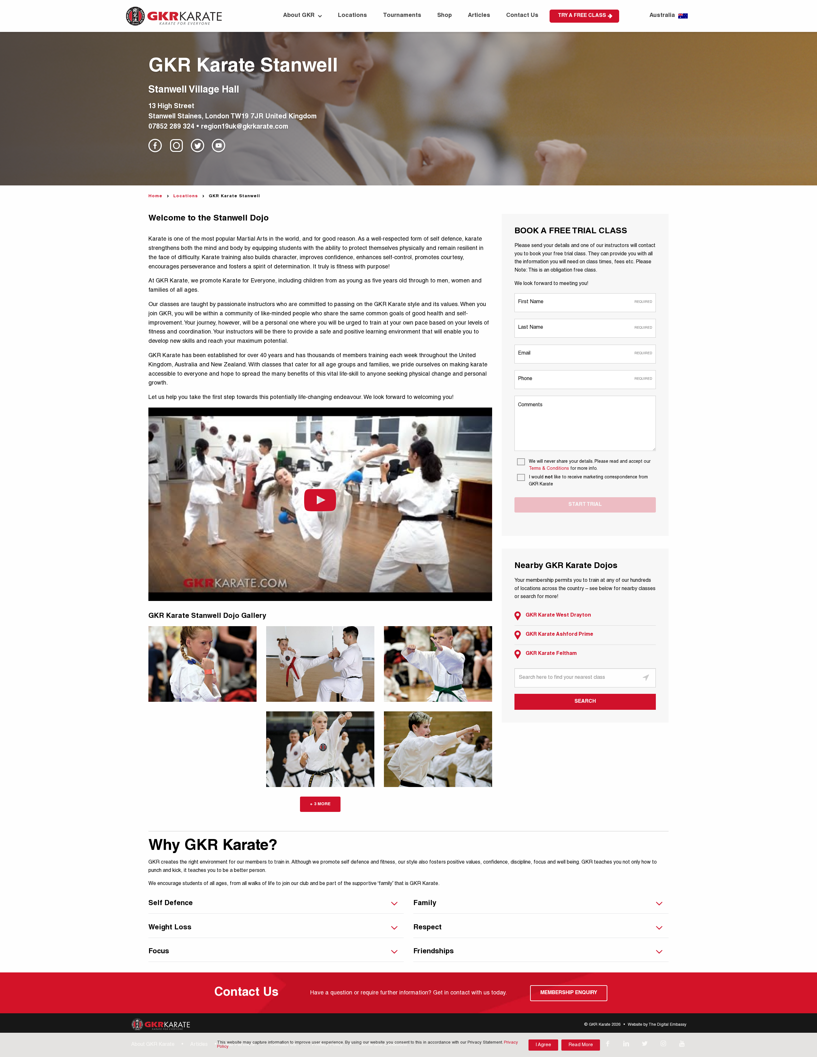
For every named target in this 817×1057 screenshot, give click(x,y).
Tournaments (402, 16)
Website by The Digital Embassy (657, 1025)
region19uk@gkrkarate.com (244, 127)
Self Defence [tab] (170, 903)
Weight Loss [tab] (169, 927)
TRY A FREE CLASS (582, 16)
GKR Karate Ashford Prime (559, 634)
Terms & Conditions (549, 469)
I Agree (543, 1045)
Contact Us (522, 16)
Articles (479, 16)
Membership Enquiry (568, 993)
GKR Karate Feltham (551, 653)
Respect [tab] (427, 927)
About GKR (299, 16)
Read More (580, 1045)
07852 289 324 (171, 127)
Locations (352, 16)
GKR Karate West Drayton (558, 615)
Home (155, 196)
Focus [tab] (158, 951)
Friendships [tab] (433, 951)
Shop (444, 16)
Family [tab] (424, 903)
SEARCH (585, 701)
